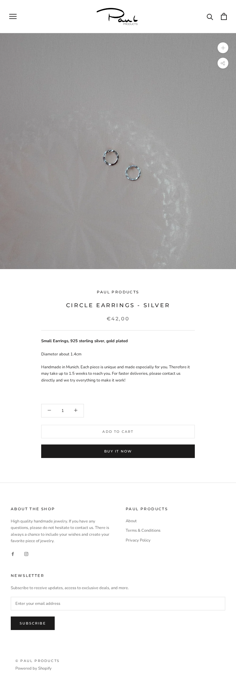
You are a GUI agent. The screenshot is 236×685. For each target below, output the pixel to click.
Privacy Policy (138, 540)
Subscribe (33, 623)
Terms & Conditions (143, 530)
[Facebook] (13, 553)
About (131, 521)
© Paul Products (37, 661)
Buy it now (118, 451)
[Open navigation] (13, 16)
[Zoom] (223, 47)
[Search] (210, 16)
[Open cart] (224, 16)
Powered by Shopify (33, 668)
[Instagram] (26, 553)
